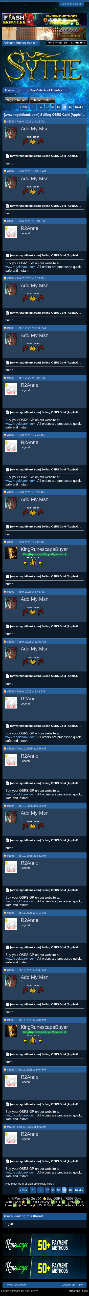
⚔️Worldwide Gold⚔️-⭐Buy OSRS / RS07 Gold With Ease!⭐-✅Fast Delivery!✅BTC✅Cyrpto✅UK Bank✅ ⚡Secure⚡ (44, 1202)
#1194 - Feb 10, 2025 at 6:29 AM (26, 805)
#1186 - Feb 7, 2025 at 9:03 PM (26, 377)
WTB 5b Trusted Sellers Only (60, 1205)
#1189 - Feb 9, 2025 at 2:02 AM (25, 542)
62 (70, 106)
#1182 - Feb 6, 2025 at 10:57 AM (26, 171)
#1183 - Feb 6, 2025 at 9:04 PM (26, 221)
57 (47, 106)
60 (64, 106)
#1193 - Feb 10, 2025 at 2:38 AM (26, 748)
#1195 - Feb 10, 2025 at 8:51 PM (26, 855)
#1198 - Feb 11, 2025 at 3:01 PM (26, 1019)
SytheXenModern (16, 1284)
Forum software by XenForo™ (19, 1290)
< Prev (23, 106)
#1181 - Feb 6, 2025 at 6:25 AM (25, 121)
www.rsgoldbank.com (20, 267)
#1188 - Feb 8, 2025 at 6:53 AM (25, 492)
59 (58, 106)
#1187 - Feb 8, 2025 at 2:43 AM (25, 435)
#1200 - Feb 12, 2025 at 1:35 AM (26, 1126)
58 (52, 106)
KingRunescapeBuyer (44, 549)
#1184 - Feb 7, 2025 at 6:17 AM (25, 278)
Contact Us (68, 1284)
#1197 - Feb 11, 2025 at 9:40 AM (26, 970)
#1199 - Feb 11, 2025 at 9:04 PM (26, 1069)
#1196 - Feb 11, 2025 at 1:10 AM (26, 912)
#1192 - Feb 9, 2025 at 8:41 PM (26, 691)
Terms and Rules (77, 1290)
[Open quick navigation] (83, 90)
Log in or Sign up (72, 3)
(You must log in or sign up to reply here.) (29, 1183)
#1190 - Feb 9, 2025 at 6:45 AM (25, 591)
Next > (79, 106)
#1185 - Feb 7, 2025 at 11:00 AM (26, 327)
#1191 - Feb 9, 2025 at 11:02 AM (26, 641)
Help (80, 1284)
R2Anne (29, 228)
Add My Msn (34, 128)
